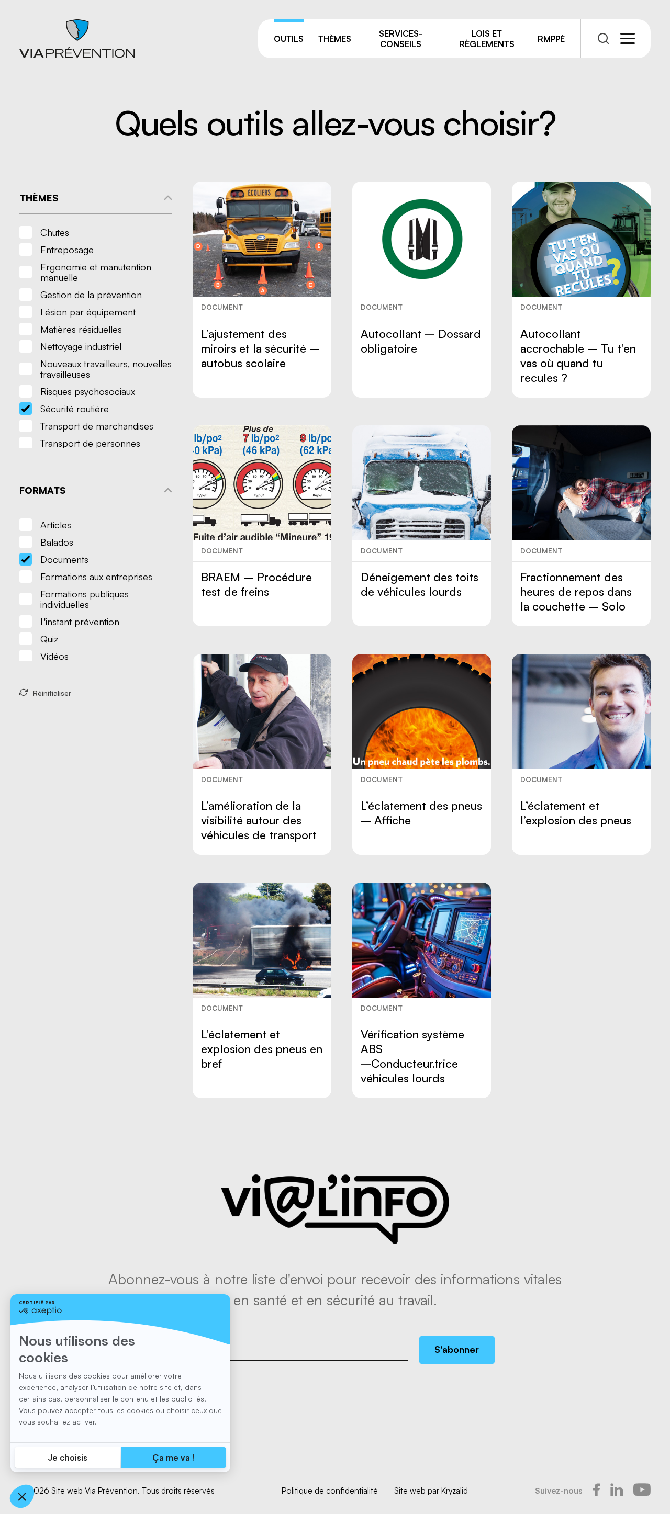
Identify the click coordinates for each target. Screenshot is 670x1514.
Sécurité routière (74, 408)
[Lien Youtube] (642, 1490)
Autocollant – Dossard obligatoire (421, 340)
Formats (42, 490)
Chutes (54, 232)
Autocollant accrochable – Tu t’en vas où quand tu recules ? (578, 355)
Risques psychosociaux (87, 391)
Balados (56, 542)
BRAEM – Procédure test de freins (256, 584)
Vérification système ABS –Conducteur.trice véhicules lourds (412, 1056)
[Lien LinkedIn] (616, 1490)
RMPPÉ (551, 38)
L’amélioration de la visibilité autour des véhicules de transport (259, 820)
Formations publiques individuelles (84, 599)
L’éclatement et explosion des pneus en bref (261, 1048)
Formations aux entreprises (96, 576)
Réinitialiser (52, 692)
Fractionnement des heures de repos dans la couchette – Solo (576, 591)
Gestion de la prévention (91, 294)
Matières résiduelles (81, 329)
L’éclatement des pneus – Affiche (421, 812)
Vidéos (54, 656)
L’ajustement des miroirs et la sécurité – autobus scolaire (260, 348)
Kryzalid (454, 1490)
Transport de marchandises (96, 426)
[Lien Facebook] (596, 1490)
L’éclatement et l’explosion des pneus (575, 812)
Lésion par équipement (88, 312)
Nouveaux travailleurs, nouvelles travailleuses (106, 368)
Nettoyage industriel (80, 346)
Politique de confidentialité (330, 1490)
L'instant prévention (79, 621)
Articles (55, 524)
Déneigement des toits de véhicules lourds (419, 584)
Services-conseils (400, 38)
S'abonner (456, 1349)
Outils (289, 38)
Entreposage (67, 249)
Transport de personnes (90, 443)
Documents (64, 559)
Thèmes (334, 38)
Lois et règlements (487, 38)
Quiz (49, 639)
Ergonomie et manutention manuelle (95, 272)
